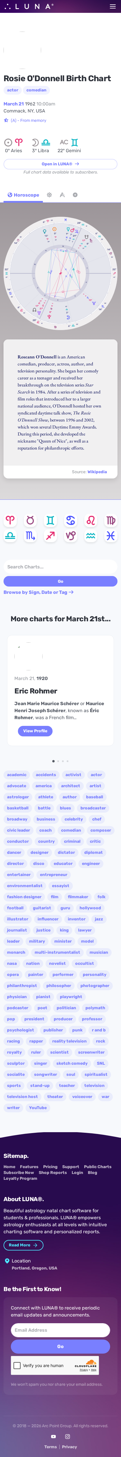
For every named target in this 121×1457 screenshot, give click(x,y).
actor (12, 90)
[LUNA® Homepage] (29, 6)
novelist (57, 963)
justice (43, 930)
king (64, 930)
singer (40, 1063)
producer (63, 1019)
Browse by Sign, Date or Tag (36, 592)
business (46, 819)
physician (17, 996)
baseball (94, 797)
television (94, 1085)
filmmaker (78, 896)
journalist (17, 930)
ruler (36, 1052)
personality (94, 974)
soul (70, 1074)
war (105, 1096)
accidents (46, 774)
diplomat (93, 852)
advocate (16, 785)
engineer (91, 863)
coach (45, 830)
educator (63, 863)
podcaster (17, 1007)
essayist (60, 885)
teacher (67, 1085)
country (46, 841)
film (54, 896)
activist (73, 774)
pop (11, 1019)
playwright (71, 996)
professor (92, 1019)
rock (100, 1041)
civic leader (18, 830)
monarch (16, 952)
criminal (72, 841)
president (34, 1019)
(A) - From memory (28, 120)
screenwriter (91, 1052)
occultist (84, 963)
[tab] (23, 195)
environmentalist (25, 885)
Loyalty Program (20, 1178)
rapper (36, 1041)
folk (101, 896)
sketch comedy (72, 1063)
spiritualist (96, 1074)
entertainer (19, 874)
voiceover (82, 1096)
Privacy (69, 1446)
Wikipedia (97, 471)
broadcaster (93, 808)
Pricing (50, 1166)
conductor (18, 841)
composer (100, 830)
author (70, 797)
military (37, 941)
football (15, 908)
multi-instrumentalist (57, 952)
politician (66, 1007)
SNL (101, 1063)
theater (55, 1096)
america (44, 785)
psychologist (20, 1030)
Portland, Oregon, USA (34, 1268)
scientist (59, 1052)
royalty (14, 1052)
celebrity (74, 819)
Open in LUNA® (57, 164)
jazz (99, 919)
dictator (66, 852)
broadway (17, 819)
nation (33, 963)
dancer (14, 852)
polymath (95, 1007)
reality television (69, 1041)
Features (29, 1166)
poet (42, 1007)
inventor (76, 919)
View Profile (35, 730)
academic (16, 774)
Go (60, 1346)
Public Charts (98, 1166)
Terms (50, 1446)
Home (9, 1166)
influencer (48, 919)
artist (95, 785)
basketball (17, 808)
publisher (53, 1030)
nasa (12, 963)
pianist (43, 996)
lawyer (85, 930)
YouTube (38, 1107)
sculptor (16, 1063)
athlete (45, 797)
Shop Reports (53, 1172)
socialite (16, 1074)
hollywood (90, 908)
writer (13, 1107)
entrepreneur (53, 874)
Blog (92, 1172)
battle (44, 808)
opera (13, 974)
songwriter (45, 1074)
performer (63, 974)
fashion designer (24, 896)
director (15, 863)
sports (14, 1085)
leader (13, 941)
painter (35, 974)
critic (95, 841)
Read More (20, 1245)
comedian (36, 90)
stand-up (40, 1085)
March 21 (14, 104)
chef (96, 819)
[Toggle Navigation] (112, 6)
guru (65, 908)
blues (65, 808)
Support (70, 1166)
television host (22, 1096)
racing (13, 1041)
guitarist (42, 908)
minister (63, 941)
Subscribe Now (19, 1172)
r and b (99, 1030)
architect (70, 785)
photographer (94, 985)
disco (38, 863)
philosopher (58, 985)
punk (77, 1030)
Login (77, 1172)
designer (39, 852)
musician (99, 952)
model (87, 941)
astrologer (18, 797)
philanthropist (22, 985)
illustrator (17, 919)
